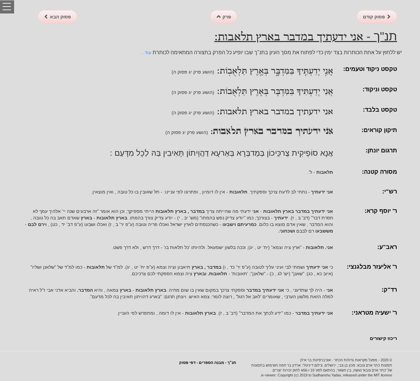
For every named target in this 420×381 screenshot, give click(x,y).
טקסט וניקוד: (380, 89)
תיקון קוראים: (379, 130)
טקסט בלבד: (380, 109)
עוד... (146, 52)
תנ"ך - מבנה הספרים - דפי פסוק (207, 362)
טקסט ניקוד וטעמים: (370, 69)
